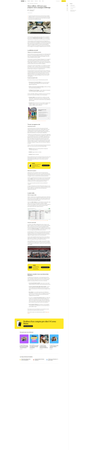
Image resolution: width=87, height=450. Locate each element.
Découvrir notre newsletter (45, 267)
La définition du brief (72, 5)
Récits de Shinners (22, 344)
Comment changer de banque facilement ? (39, 359)
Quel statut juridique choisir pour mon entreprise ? (25, 359)
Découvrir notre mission (46, 165)
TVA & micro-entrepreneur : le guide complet (53, 359)
